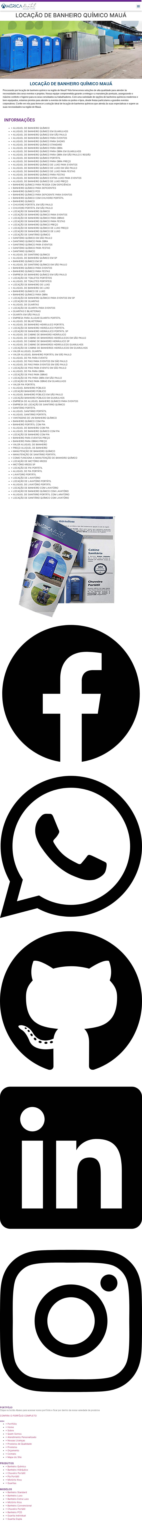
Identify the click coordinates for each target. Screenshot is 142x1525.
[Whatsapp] (71, 927)
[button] (138, 6)
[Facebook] (71, 764)
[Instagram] (71, 1401)
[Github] (71, 1074)
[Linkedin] (71, 1238)
